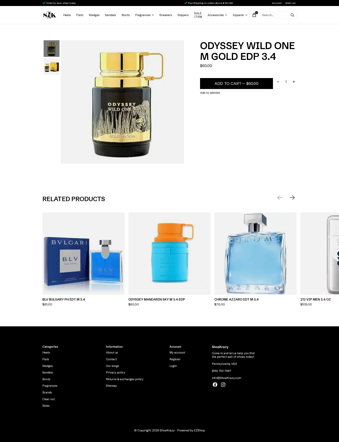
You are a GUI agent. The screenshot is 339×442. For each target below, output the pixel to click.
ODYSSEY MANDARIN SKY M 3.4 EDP (156, 299)
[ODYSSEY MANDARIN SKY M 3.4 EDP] (169, 253)
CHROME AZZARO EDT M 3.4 (236, 299)
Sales (46, 405)
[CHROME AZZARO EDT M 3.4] (255, 253)
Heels (67, 15)
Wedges (94, 15)
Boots (126, 15)
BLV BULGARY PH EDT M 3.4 (63, 299)
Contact (111, 359)
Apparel (238, 15)
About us (112, 352)
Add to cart (236, 83)
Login (173, 366)
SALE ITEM (198, 15)
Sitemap (111, 385)
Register (175, 359)
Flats (79, 15)
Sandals (110, 15)
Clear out (48, 399)
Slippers (183, 15)
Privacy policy (115, 372)
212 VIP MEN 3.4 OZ (315, 299)
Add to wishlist (210, 92)
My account (177, 352)
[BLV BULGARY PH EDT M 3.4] (83, 253)
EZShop (199, 430)
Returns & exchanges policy (124, 379)
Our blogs (112, 366)
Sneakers (165, 15)
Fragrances (143, 15)
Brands (47, 392)
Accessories (215, 15)
